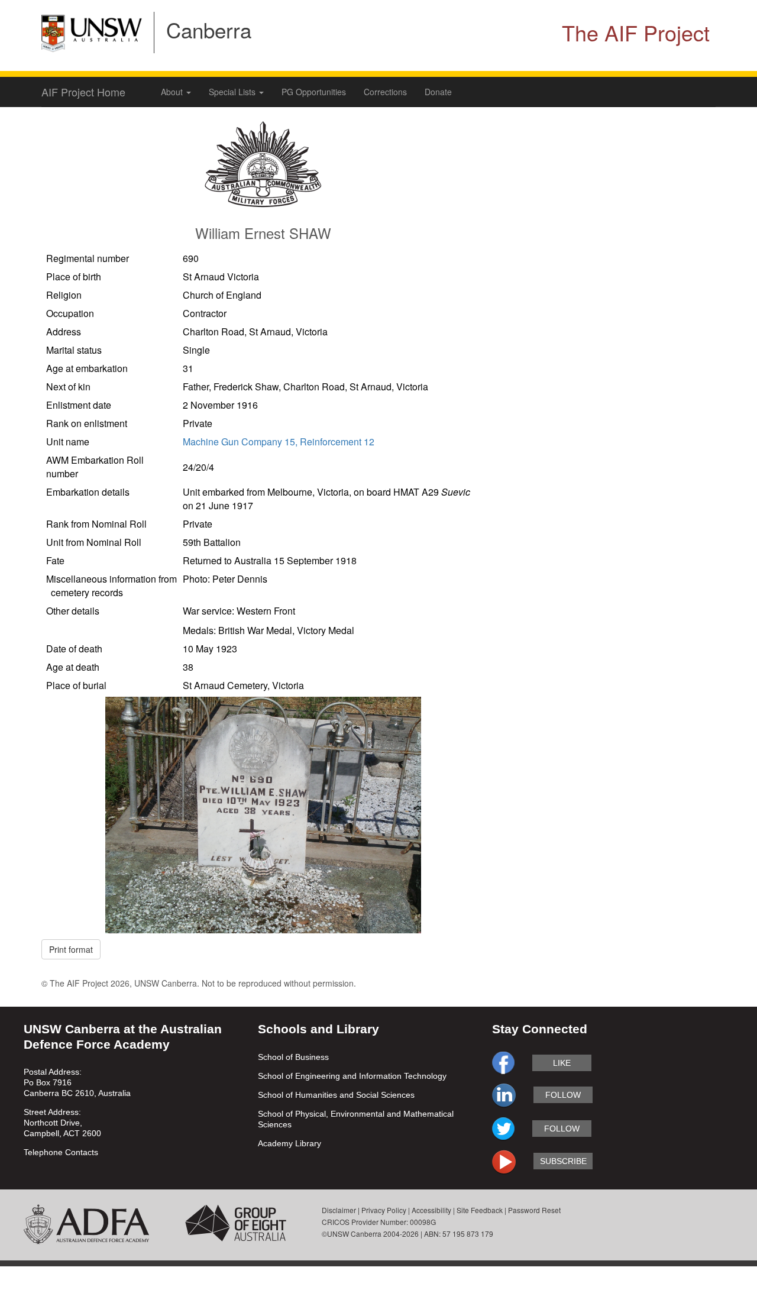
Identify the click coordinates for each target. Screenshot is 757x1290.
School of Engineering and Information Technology (352, 1076)
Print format (71, 949)
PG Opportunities (314, 92)
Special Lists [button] (233, 92)
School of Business (293, 1057)
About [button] (173, 92)
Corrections (385, 92)
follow (563, 1095)
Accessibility (431, 1210)
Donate (438, 92)
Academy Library (289, 1143)
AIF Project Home (83, 91)
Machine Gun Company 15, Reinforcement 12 (278, 441)
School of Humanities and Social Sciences (336, 1095)
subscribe (563, 1161)
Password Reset (534, 1210)
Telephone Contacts (61, 1152)
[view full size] (262, 814)
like (562, 1063)
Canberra (208, 29)
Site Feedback (480, 1210)
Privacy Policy (383, 1210)
